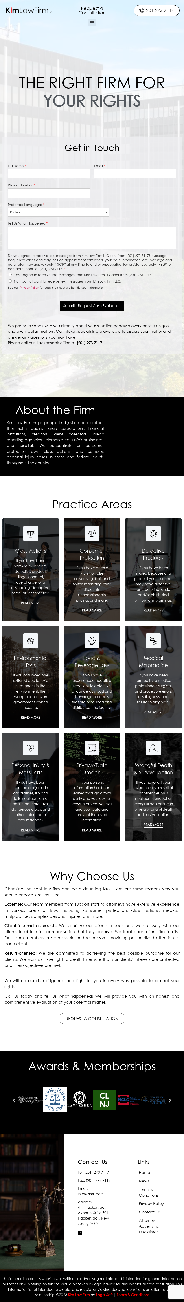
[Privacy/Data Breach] (92, 748)
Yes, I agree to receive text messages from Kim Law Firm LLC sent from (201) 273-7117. (83, 274)
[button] (92, 10)
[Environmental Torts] (30, 640)
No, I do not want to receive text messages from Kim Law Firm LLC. (67, 281)
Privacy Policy (29, 287)
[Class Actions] (30, 533)
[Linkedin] (80, 1233)
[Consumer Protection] (92, 533)
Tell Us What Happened (28, 223)
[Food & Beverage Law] (92, 640)
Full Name (17, 166)
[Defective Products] (153, 533)
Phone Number (21, 185)
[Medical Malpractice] (153, 640)
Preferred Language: (26, 205)
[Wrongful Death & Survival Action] (153, 748)
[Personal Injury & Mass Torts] (30, 748)
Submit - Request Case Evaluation (92, 305)
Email (99, 166)
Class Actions (30, 550)
